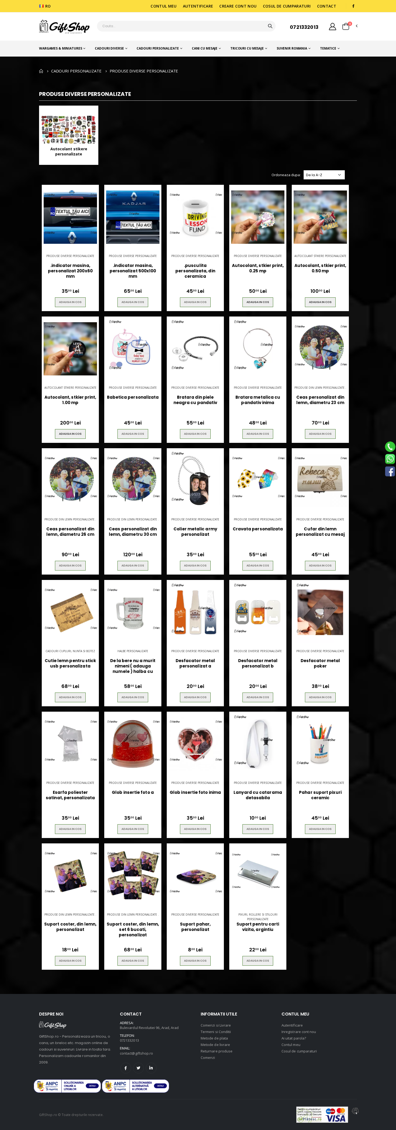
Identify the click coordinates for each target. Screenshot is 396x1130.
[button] (346, 26)
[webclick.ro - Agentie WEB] (355, 1115)
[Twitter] (138, 1068)
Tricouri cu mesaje (247, 48)
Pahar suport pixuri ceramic (320, 795)
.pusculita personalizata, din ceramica (195, 271)
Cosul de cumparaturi (287, 6)
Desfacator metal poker (320, 663)
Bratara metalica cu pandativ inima (257, 400)
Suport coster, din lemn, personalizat (70, 927)
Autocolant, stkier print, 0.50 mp (320, 268)
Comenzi (208, 1057)
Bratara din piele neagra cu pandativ (195, 400)
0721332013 (304, 27)
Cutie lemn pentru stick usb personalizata (70, 663)
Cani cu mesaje (204, 48)
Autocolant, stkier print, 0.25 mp (258, 268)
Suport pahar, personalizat (195, 927)
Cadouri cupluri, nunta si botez (70, 651)
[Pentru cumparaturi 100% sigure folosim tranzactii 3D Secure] (322, 1115)
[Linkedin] (151, 1068)
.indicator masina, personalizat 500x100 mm (133, 271)
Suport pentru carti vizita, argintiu (258, 927)
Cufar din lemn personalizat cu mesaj (320, 531)
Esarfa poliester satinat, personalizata (70, 795)
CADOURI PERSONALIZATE (76, 71)
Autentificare (198, 6)
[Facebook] (125, 1068)
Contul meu (164, 6)
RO (48, 6)
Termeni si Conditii (216, 1031)
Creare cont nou (237, 6)
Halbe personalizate (132, 651)
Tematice (328, 48)
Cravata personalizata (258, 529)
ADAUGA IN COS (70, 302)
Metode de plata (214, 1038)
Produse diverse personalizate (70, 256)
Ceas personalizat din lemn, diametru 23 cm (320, 400)
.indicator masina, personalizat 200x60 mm (70, 271)
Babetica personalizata (133, 397)
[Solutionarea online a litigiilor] (135, 1086)
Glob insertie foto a (133, 792)
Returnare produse (216, 1051)
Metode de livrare (215, 1044)
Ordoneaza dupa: (286, 174)
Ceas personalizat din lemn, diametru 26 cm (70, 531)
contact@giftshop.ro (136, 1053)
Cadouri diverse (109, 48)
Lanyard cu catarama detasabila (258, 795)
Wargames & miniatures (60, 48)
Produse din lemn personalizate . (320, 388)
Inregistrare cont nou (299, 1031)
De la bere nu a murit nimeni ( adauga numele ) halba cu (133, 666)
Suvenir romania (292, 48)
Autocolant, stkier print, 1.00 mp (70, 400)
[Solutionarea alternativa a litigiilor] (67, 1086)
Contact (326, 6)
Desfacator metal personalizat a (195, 663)
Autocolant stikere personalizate (320, 256)
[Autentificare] (332, 26)
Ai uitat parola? (294, 1038)
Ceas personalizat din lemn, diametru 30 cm (133, 531)
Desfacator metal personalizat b (257, 663)
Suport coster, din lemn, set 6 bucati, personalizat (133, 930)
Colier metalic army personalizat (195, 531)
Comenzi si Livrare (216, 1025)
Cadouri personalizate (158, 48)
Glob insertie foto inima (195, 792)
